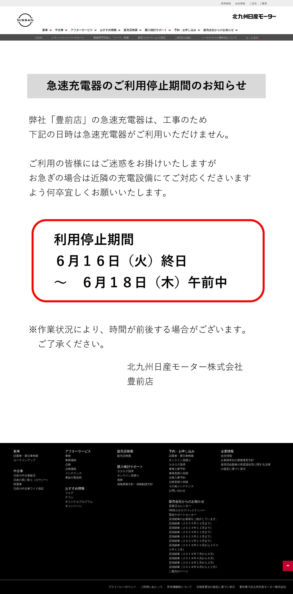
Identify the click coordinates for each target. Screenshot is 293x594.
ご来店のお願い (183, 37)
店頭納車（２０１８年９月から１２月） (193, 567)
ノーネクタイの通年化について (219, 37)
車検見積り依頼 (178, 473)
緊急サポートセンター (182, 514)
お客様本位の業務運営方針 (237, 460)
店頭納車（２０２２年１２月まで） (191, 536)
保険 (120, 479)
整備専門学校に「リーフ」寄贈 (111, 37)
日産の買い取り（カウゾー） (31, 479)
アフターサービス (82, 30)
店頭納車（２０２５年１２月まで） (191, 523)
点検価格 (70, 468)
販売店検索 (131, 30)
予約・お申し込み (185, 30)
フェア (69, 493)
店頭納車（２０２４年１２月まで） (191, 527)
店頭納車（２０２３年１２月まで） (191, 532)
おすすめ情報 (108, 30)
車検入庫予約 (177, 468)
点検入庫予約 (177, 477)
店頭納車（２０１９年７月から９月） (192, 554)
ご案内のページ (178, 571)
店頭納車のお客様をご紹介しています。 (193, 519)
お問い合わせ (177, 490)
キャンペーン (73, 506)
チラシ (69, 497)
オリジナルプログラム (79, 501)
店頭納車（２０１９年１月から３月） (192, 562)
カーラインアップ (24, 460)
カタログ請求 (125, 471)
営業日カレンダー (180, 506)
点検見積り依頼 (178, 482)
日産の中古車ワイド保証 (29, 488)
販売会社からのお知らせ (218, 30)
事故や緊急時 (73, 477)
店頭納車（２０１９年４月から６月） (192, 558)
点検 (68, 464)
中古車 (59, 30)
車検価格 (70, 460)
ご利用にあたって (152, 586)
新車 (45, 30)
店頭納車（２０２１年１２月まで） (191, 540)
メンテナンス (73, 473)
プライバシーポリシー (122, 586)
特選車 (18, 484)
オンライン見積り (128, 475)
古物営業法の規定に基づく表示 (215, 586)
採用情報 (226, 3)
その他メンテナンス (181, 486)
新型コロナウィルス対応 (151, 37)
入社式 (38, 37)
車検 (68, 455)
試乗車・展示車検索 (26, 455)
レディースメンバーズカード (68, 37)
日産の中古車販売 (24, 475)
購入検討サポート (156, 30)
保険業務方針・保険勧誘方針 (135, 484)
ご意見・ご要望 (258, 3)
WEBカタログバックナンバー (187, 510)
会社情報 (240, 3)
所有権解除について (179, 586)
